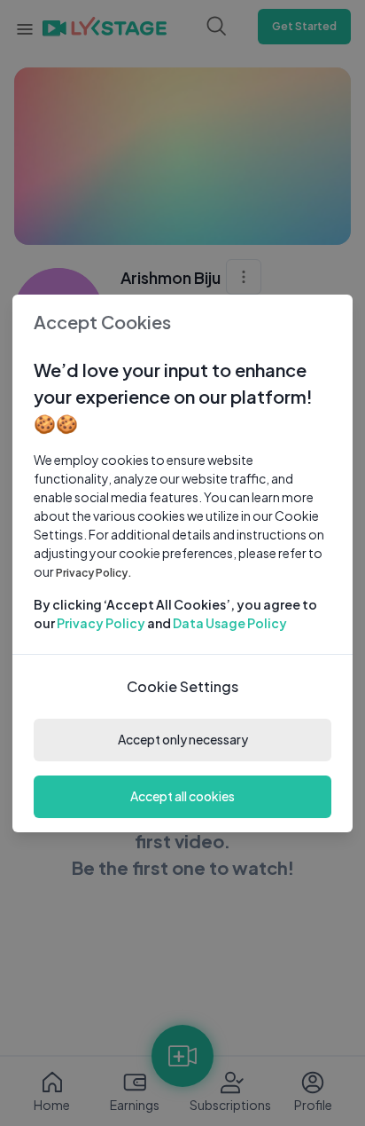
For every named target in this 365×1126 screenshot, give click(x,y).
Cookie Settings (182, 686)
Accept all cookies (182, 796)
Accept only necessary (183, 739)
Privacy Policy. (94, 572)
